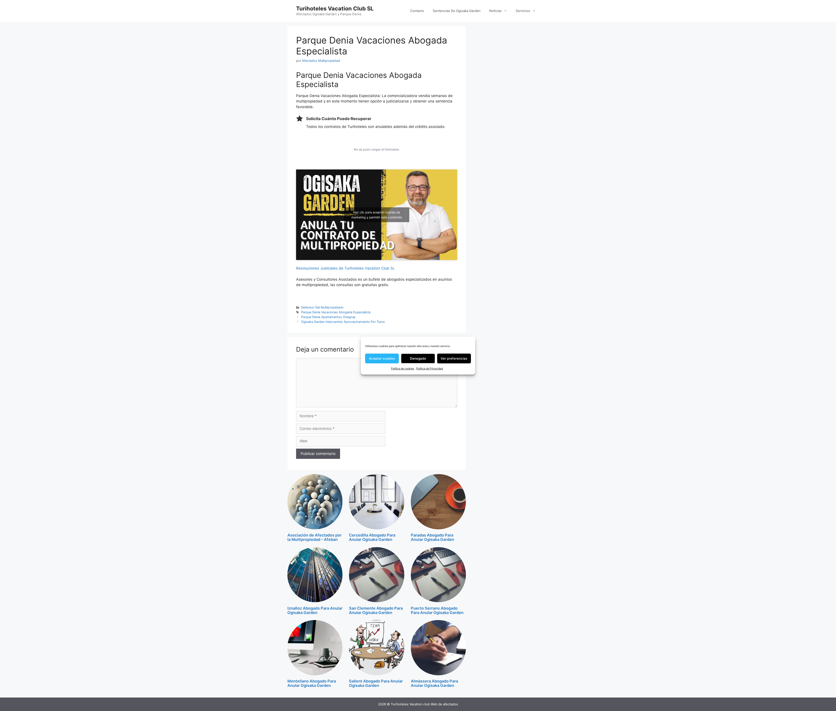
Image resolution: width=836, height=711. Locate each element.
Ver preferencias (454, 358)
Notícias (495, 11)
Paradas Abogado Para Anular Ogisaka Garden (432, 537)
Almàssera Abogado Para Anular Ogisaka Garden (434, 683)
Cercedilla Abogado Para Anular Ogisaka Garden (372, 537)
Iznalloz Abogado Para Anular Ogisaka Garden (314, 610)
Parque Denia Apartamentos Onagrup (328, 317)
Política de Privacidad (429, 368)
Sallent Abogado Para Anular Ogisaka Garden (376, 683)
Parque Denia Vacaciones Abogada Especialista (336, 312)
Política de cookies (402, 368)
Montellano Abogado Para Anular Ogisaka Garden (311, 683)
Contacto (417, 11)
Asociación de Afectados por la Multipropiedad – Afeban (314, 537)
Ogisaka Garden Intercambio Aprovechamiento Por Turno (343, 322)
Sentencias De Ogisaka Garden (456, 11)
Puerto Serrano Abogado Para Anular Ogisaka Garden (437, 610)
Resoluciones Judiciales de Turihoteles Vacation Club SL (345, 268)
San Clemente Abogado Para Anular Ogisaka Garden (376, 610)
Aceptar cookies (382, 358)
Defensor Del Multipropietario (322, 307)
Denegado (418, 358)
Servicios (523, 11)
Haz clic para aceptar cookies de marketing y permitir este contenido (376, 214)
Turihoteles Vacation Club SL (335, 8)
